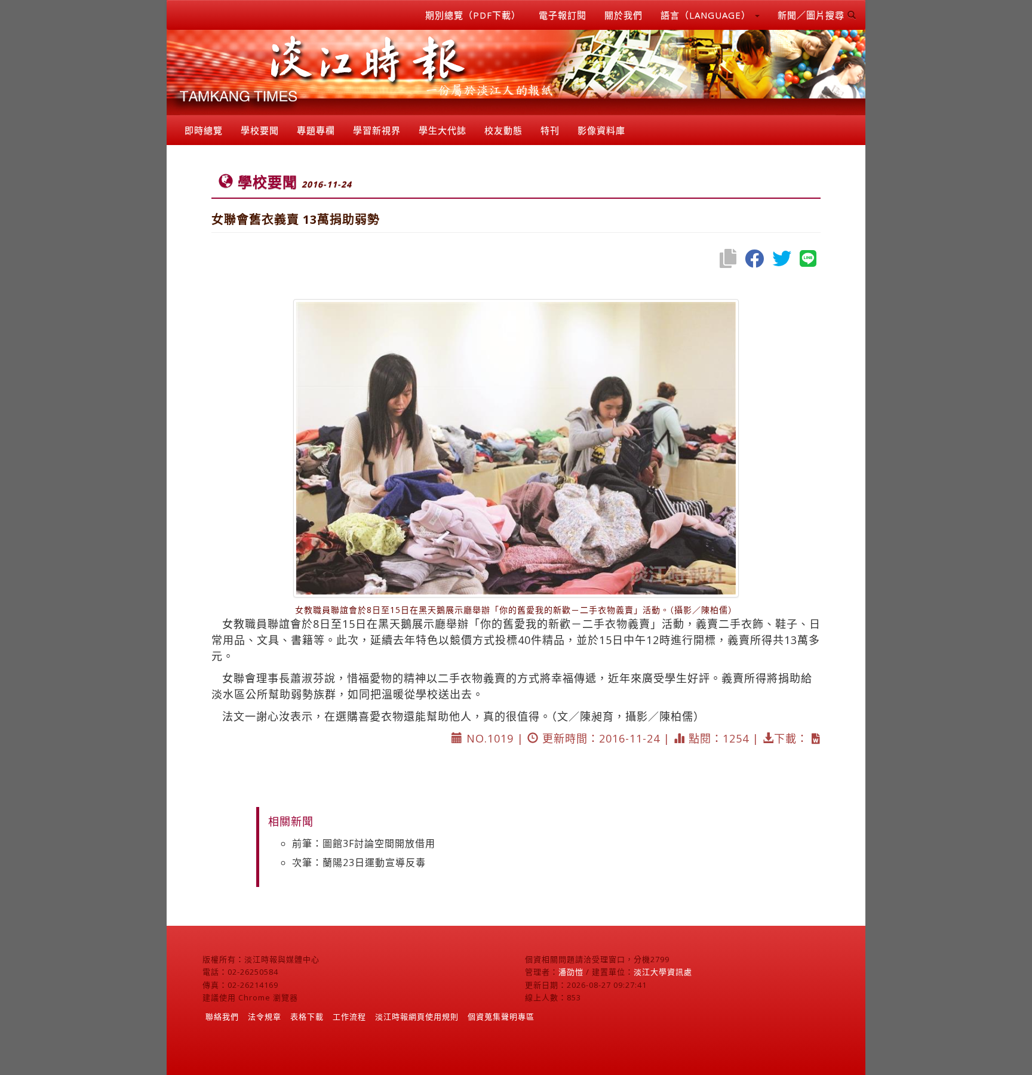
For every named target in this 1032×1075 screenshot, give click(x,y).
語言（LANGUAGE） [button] (707, 15)
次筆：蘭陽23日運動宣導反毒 (359, 862)
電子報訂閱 (562, 15)
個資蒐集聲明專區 (501, 1016)
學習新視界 (377, 130)
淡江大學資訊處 (663, 971)
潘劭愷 (570, 971)
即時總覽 (204, 130)
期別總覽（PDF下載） (473, 15)
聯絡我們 (222, 1016)
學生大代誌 (442, 130)
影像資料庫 (601, 130)
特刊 (550, 130)
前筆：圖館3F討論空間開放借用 (363, 843)
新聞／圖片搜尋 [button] (812, 15)
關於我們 (623, 15)
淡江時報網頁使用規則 (417, 1016)
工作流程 (349, 1016)
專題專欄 (316, 130)
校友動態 (503, 130)
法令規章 (264, 1016)
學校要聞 (260, 130)
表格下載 (307, 1016)
